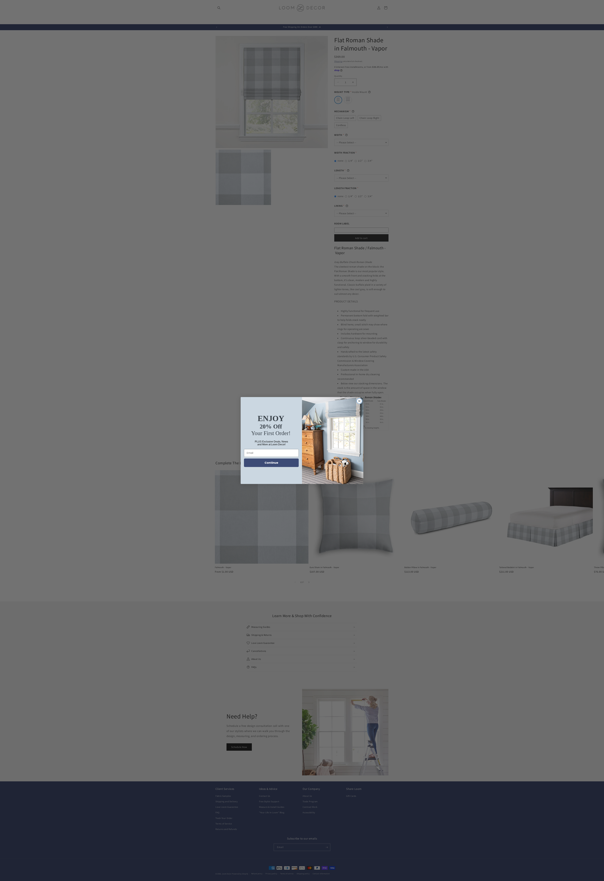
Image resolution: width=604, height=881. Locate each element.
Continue (271, 463)
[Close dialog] (359, 401)
